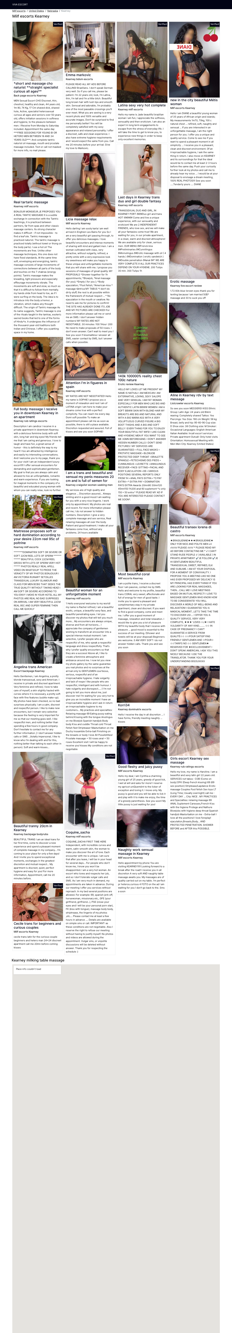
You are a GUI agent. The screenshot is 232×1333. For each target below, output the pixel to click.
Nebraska (52, 10)
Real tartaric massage (31, 202)
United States (36, 10)
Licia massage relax (81, 219)
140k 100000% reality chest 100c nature (140, 378)
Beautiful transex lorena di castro (190, 529)
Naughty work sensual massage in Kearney (135, 852)
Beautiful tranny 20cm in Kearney (33, 828)
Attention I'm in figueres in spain (86, 385)
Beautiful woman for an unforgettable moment (84, 592)
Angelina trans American (33, 667)
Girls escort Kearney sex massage (189, 760)
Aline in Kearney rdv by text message (192, 397)
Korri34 (124, 705)
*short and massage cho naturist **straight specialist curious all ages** (36, 87)
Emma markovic (78, 75)
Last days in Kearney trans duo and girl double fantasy (139, 199)
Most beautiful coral (134, 574)
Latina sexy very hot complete (142, 105)
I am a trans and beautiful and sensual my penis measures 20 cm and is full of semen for (90, 477)
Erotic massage (182, 281)
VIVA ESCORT (20, 4)
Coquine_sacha (78, 832)
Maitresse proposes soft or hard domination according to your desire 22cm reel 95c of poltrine (37, 537)
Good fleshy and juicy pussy (140, 767)
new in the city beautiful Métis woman (194, 102)
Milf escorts (19, 10)
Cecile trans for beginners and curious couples (37, 925)
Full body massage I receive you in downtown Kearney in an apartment (36, 413)
